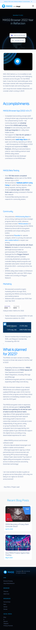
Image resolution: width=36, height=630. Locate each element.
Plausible (17, 235)
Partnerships (6, 602)
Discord (5, 621)
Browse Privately (8, 581)
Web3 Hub (6, 594)
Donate (5, 609)
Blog (4, 617)
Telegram (5, 623)
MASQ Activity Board (22, 216)
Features (5, 591)
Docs (4, 604)
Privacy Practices (8, 625)
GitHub (5, 607)
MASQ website (23, 224)
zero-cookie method (11, 240)
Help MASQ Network (9, 583)
